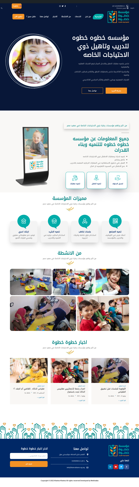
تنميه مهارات (75, 183)
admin (112, 396)
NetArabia (94, 481)
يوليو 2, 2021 (81, 396)
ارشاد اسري (24, 232)
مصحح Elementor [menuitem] (121, 8)
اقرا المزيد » (122, 400)
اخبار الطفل (122, 386)
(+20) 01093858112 (78, 461)
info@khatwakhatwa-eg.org (76, 467)
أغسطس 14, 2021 (38, 393)
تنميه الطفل (96, 183)
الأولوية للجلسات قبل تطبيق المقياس (113, 390)
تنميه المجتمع (115, 232)
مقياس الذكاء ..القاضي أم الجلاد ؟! (28, 389)
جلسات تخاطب (85, 232)
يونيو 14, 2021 (121, 396)
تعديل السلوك (117, 183)
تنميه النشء (54, 232)
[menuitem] (137, 8)
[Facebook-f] (126, 466)
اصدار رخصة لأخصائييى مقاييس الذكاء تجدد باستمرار (71, 390)
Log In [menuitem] (132, 8)
